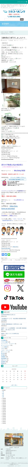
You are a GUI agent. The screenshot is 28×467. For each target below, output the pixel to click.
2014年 (4, 416)
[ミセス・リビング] (14, 11)
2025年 (4, 398)
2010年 (4, 423)
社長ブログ (4, 360)
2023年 (4, 401)
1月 (3, 396)
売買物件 (3, 356)
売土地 (2, 353)
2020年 (4, 406)
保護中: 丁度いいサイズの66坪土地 (10, 333)
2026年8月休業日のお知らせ (8, 314)
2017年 (4, 411)
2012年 (4, 419)
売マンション (4, 351)
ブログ (2, 348)
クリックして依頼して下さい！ (18, 177)
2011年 (4, 421)
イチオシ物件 (4, 342)
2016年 (4, 413)
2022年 (4, 403)
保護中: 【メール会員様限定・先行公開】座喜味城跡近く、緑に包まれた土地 (13, 328)
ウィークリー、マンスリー (8, 343)
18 (17, 377)
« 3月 (12, 385)
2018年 (4, 410)
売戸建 (2, 355)
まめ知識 (3, 340)
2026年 (4, 390)
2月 (3, 395)
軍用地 (2, 363)
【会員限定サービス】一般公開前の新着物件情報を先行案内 (13, 319)
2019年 (4, 408)
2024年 (4, 400)
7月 (3, 392)
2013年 (4, 418)
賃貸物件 (11, 31)
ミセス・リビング (5, 350)
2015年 (4, 415)
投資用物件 (4, 358)
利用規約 (11, 464)
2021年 (4, 405)
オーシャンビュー (5, 345)
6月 (3, 393)
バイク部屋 (4, 347)
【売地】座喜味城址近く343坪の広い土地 (11, 324)
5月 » (15, 385)
